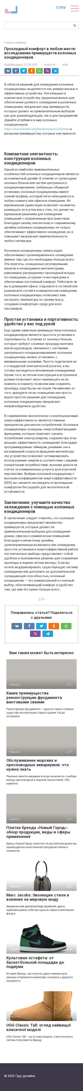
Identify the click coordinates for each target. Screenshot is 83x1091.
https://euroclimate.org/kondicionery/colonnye (36, 129)
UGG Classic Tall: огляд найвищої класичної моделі (38, 1027)
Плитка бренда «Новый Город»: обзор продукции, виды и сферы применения (38, 832)
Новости (49, 64)
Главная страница (15, 42)
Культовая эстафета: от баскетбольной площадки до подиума (35, 962)
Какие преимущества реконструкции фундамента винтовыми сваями (34, 697)
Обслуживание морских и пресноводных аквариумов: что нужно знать (37, 765)
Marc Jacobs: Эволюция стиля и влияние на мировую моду (37, 897)
